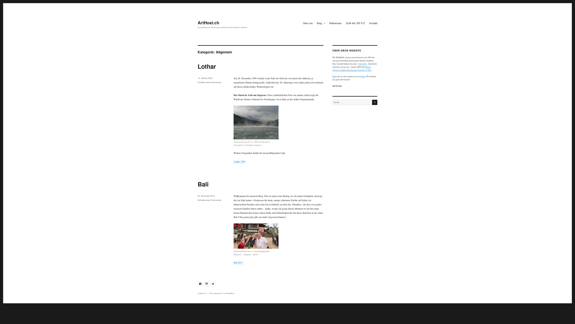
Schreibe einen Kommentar (209, 82)
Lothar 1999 (239, 161)
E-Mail (362, 76)
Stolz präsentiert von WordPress (222, 293)
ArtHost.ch (208, 23)
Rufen (334, 76)
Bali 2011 (238, 262)
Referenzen (335, 23)
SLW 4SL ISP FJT (355, 23)
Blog (319, 23)
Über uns (308, 23)
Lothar (207, 66)
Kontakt (373, 23)
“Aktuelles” (362, 63)
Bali (203, 184)
